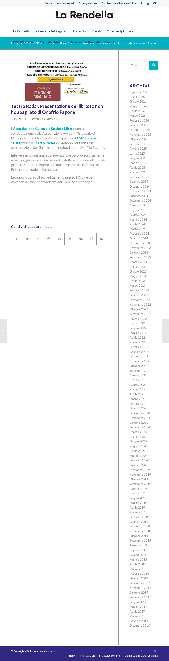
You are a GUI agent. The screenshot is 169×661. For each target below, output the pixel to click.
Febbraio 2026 (139, 120)
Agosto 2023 (138, 262)
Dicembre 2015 (140, 625)
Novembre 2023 (140, 248)
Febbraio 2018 (139, 573)
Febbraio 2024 (139, 233)
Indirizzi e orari (65, 3)
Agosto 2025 (138, 148)
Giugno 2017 (138, 602)
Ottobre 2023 (139, 252)
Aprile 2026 (137, 111)
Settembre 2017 (140, 597)
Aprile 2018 (137, 564)
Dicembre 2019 (140, 469)
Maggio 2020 (138, 446)
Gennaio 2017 (139, 621)
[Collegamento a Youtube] (154, 3)
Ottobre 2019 (139, 479)
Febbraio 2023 (139, 290)
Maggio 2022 (138, 333)
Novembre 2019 (140, 474)
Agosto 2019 (138, 488)
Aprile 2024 (137, 224)
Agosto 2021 (138, 375)
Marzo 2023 (138, 285)
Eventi (35, 119)
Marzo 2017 (138, 616)
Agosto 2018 (138, 545)
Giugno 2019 (138, 498)
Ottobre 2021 (139, 366)
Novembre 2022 (140, 304)
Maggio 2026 (138, 106)
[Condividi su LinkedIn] (59, 239)
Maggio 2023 (138, 276)
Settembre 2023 (140, 257)
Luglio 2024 (137, 210)
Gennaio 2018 (139, 578)
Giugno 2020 (138, 441)
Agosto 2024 (138, 205)
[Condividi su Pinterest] (48, 239)
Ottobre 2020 (139, 422)
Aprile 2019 (137, 507)
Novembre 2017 (140, 587)
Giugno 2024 (138, 215)
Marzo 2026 (138, 115)
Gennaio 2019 (139, 521)
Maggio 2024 (138, 219)
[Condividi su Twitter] (27, 239)
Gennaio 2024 (139, 238)
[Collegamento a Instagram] (148, 3)
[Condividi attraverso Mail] (102, 239)
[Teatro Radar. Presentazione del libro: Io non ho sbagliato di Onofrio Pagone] (59, 81)
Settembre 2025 (140, 144)
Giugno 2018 (138, 554)
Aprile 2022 (137, 337)
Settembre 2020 (140, 427)
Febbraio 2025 (139, 177)
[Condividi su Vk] (80, 239)
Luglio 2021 (137, 380)
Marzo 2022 (138, 342)
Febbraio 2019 (139, 517)
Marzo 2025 (138, 172)
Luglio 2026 (137, 96)
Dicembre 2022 (140, 300)
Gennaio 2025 (139, 181)
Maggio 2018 (138, 559)
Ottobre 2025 (139, 139)
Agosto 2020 (138, 432)
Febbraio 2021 (139, 403)
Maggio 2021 (138, 389)
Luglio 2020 (137, 436)
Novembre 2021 (140, 361)
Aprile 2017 (137, 611)
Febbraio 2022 (139, 347)
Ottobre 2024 (139, 196)
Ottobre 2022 (139, 309)
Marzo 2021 (138, 399)
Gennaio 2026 (139, 125)
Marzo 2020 (138, 455)
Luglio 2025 (137, 153)
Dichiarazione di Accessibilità (119, 3)
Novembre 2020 (140, 418)
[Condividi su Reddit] (91, 239)
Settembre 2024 (140, 200)
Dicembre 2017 (140, 583)
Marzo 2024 (138, 229)
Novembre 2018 (140, 531)
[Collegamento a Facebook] (141, 3)
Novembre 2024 (140, 191)
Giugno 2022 (138, 328)
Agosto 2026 (138, 92)
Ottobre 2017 (139, 592)
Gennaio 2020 (139, 465)
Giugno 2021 (138, 385)
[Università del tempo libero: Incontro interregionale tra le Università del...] (3, 331)
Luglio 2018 (137, 550)
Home (48, 3)
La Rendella (51, 119)
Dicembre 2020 (140, 413)
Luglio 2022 (137, 323)
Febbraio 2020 (139, 460)
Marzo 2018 (138, 569)
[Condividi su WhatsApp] (38, 239)
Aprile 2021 (137, 394)
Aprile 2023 (137, 281)
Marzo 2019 (138, 512)
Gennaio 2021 (139, 408)
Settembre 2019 (140, 484)
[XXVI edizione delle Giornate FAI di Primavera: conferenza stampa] (165, 331)
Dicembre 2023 (140, 243)
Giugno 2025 (138, 158)
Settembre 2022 (140, 314)
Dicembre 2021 (140, 356)
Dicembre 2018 (140, 526)
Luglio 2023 (137, 267)
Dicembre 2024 (140, 186)
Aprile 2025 (137, 167)
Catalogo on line (88, 3)
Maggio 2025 (138, 163)
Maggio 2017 (138, 606)
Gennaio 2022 (139, 352)
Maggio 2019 (138, 502)
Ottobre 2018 (139, 536)
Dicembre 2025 (140, 129)
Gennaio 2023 (139, 295)
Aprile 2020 (137, 451)
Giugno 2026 (138, 101)
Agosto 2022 (138, 318)
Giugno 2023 (138, 271)
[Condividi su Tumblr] (70, 239)
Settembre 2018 (140, 540)
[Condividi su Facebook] (16, 239)
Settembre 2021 (140, 370)
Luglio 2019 (137, 493)
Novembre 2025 (140, 134)
